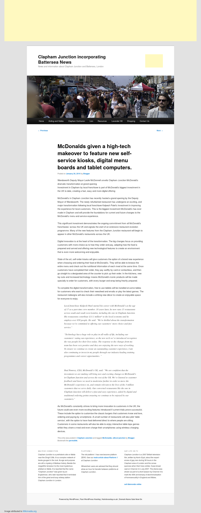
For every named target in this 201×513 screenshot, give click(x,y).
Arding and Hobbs (56, 121)
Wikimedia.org (29, 511)
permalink (73, 440)
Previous (43, 130)
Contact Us (144, 121)
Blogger (86, 173)
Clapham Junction (84, 438)
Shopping (131, 121)
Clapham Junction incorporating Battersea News (72, 59)
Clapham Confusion (76, 121)
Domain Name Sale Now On (130, 499)
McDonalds (107, 438)
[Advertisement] (92, 20)
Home (41, 121)
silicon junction (119, 438)
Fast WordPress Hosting (90, 499)
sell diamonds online (132, 484)
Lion (91, 121)
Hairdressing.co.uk (110, 499)
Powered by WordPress (69, 499)
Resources (102, 121)
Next (160, 130)
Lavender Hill (117, 121)
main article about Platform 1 (106, 457)
